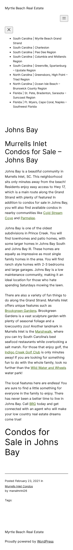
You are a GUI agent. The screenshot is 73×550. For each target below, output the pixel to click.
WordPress (45, 541)
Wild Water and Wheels (48, 368)
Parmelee (28, 218)
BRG (32, 404)
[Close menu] (9, 30)
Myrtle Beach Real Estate (24, 8)
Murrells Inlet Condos (19, 486)
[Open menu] (64, 18)
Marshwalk (43, 331)
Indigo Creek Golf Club (22, 352)
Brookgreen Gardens (20, 311)
